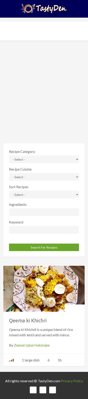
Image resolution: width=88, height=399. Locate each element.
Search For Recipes (44, 247)
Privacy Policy (72, 381)
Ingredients (18, 204)
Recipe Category (22, 151)
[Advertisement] (44, 90)
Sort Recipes (18, 187)
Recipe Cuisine (20, 169)
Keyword (16, 222)
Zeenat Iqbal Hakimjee (31, 345)
